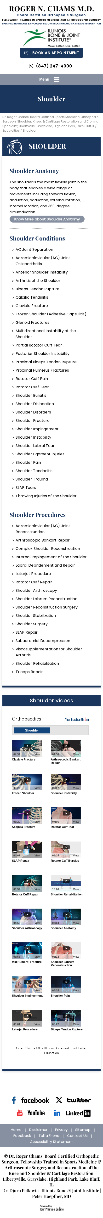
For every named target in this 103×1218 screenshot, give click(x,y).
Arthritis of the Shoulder (38, 280)
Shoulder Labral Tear (35, 445)
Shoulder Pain (28, 462)
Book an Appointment (56, 52)
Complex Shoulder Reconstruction (48, 548)
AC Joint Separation (34, 249)
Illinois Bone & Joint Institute (70, 1190)
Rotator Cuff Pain (32, 378)
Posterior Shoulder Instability (42, 353)
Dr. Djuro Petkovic (20, 1190)
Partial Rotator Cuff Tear (39, 345)
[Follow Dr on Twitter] (72, 1100)
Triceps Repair (29, 672)
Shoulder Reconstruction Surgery (47, 607)
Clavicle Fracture (32, 305)
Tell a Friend (49, 1135)
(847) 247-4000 (54, 66)
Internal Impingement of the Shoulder (51, 557)
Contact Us (77, 1135)
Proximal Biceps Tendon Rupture (46, 362)
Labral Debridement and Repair (45, 565)
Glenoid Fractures (32, 322)
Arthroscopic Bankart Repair (43, 540)
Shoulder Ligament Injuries (40, 454)
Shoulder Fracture (33, 420)
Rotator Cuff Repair (34, 582)
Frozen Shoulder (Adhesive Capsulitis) (51, 314)
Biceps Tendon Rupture (37, 289)
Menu (44, 79)
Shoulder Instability (33, 437)
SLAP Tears (26, 487)
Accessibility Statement (51, 1141)
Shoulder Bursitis (31, 395)
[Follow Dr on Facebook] (30, 1100)
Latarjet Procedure (33, 573)
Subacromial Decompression (43, 640)
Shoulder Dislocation (35, 404)
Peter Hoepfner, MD (51, 1196)
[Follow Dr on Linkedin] (72, 1113)
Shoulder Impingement (37, 429)
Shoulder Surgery (32, 624)
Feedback (22, 1135)
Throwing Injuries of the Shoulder (46, 496)
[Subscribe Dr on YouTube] (30, 1113)
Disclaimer (38, 1129)
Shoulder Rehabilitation (37, 663)
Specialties (11, 130)
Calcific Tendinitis (32, 297)
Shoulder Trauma (32, 479)
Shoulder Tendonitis (34, 471)
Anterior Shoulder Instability (42, 272)
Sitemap (83, 1129)
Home (16, 1129)
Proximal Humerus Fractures (42, 370)
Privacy (61, 1129)
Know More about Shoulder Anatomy (47, 219)
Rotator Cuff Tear (32, 387)
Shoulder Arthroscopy (36, 590)
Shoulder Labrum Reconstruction (46, 599)
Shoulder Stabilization (36, 615)
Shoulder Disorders (33, 412)
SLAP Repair (27, 632)
